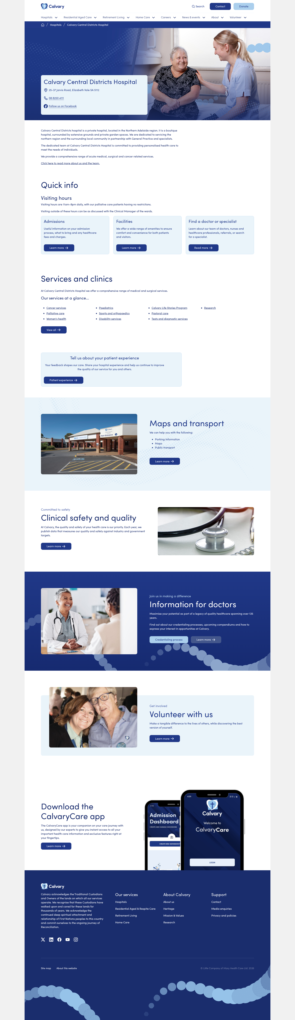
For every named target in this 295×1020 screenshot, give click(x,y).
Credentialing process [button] (168, 639)
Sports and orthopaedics (114, 313)
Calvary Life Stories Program (169, 308)
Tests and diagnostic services (170, 318)
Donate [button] (243, 6)
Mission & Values (173, 915)
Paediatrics (106, 308)
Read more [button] (201, 247)
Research (210, 308)
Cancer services (56, 308)
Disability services (110, 318)
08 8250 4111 (56, 98)
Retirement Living (126, 915)
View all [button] (51, 330)
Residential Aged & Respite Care (135, 908)
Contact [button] (220, 6)
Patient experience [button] (61, 380)
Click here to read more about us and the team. (70, 163)
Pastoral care (160, 313)
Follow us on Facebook (63, 106)
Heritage (168, 908)
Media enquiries (221, 908)
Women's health (56, 318)
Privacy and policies (223, 915)
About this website (67, 968)
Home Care (122, 922)
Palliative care (55, 313)
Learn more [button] (57, 247)
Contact (216, 902)
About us (168, 902)
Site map (46, 968)
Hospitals (121, 902)
